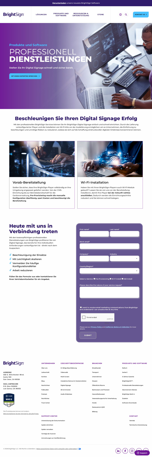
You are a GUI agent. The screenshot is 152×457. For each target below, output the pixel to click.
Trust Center (45, 403)
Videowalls (64, 372)
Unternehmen (97, 376)
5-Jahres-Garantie (128, 376)
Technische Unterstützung (138, 425)
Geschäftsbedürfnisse (72, 363)
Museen (94, 381)
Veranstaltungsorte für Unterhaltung (104, 398)
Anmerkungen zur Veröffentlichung (53, 438)
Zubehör (125, 398)
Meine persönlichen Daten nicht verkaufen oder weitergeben (56, 449)
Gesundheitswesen (98, 394)
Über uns (44, 368)
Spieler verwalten (47, 429)
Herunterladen (59, 3)
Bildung (94, 411)
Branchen (97, 363)
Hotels (94, 403)
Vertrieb (132, 420)
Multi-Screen (65, 376)
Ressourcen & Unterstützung (81, 14)
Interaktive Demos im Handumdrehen (73, 381)
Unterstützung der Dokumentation (53, 420)
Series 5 (124, 372)
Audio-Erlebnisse (66, 394)
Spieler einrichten (47, 425)
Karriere (44, 376)
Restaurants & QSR (98, 407)
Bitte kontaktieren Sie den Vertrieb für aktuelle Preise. (21, 414)
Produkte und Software (61, 14)
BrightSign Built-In (128, 394)
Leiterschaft (45, 372)
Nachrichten (45, 385)
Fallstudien (45, 390)
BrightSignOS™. (127, 381)
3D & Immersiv (66, 390)
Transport (95, 372)
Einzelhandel (96, 368)
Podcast (44, 394)
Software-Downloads (129, 403)
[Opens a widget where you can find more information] (142, 453)
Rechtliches (45, 398)
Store (100, 14)
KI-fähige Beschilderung (69, 368)
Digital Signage (66, 385)
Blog (43, 381)
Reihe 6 (124, 368)
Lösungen (41, 14)
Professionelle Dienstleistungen (132, 385)
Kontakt (133, 416)
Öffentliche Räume (98, 385)
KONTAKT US (140, 14)
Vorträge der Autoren (48, 434)
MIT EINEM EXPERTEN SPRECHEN (24, 76)
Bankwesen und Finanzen (100, 390)
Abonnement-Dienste (129, 390)
